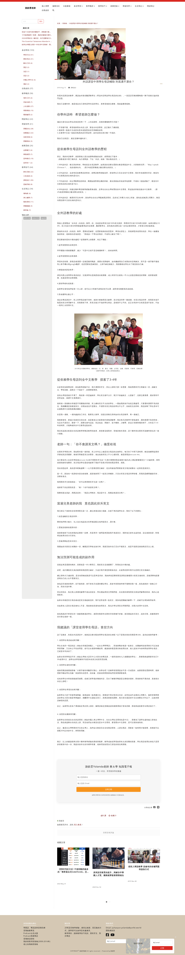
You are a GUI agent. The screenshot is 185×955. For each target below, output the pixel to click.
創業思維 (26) (27, 145)
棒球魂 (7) (27, 210)
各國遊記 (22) (28, 133)
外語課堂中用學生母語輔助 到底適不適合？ (83, 23)
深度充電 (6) (27, 137)
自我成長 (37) (27, 88)
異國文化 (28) (28, 129)
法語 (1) (26, 71)
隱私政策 (121, 795)
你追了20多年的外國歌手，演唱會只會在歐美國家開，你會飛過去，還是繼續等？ (36, 32)
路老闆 (113, 951)
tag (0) (43, 218)
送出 (40, 21)
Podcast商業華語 (30, 936)
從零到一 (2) (27, 163)
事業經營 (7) (27, 154)
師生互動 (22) (28, 172)
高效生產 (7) (27, 102)
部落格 (65, 23)
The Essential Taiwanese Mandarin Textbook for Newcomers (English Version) (37, 41)
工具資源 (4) (27, 176)
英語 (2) (26, 67)
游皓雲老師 (30, 7)
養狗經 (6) (27, 193)
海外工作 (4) (27, 98)
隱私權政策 (110, 930)
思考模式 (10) (28, 158)
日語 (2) (26, 76)
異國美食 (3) (27, 141)
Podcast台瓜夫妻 (30, 933)
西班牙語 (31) (28, 59)
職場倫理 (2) (27, 115)
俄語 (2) (26, 84)
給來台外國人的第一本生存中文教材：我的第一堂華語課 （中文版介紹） (36, 44)
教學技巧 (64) (27, 167)
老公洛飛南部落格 (30, 944)
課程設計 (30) (28, 180)
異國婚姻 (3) (27, 206)
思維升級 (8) (27, 184)
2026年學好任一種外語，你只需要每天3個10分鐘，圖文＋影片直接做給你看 (36, 38)
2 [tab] (110, 902)
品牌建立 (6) (27, 150)
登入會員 (77, 824)
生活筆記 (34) (27, 189)
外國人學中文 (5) (29, 80)
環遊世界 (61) (27, 124)
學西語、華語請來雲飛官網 (34, 928)
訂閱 (162, 948)
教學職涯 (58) (27, 93)
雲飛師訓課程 (28, 939)
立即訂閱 (108, 789)
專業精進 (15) (28, 110)
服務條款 (113, 795)
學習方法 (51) (28, 55)
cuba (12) (35, 218)
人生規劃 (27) (28, 106)
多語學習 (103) (28, 50)
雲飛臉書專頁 (28, 930)
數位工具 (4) (27, 63)
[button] (78, 6)
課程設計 (73, 88)
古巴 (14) (27, 218)
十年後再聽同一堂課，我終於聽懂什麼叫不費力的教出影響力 (36, 35)
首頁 (58, 23)
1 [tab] (107, 902)
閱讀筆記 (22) (27, 119)
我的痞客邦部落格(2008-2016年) (36, 941)
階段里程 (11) (28, 202)
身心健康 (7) (27, 198)
